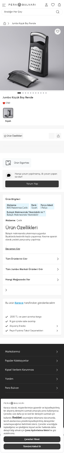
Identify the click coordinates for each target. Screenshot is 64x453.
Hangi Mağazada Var (17, 279)
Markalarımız (12, 351)
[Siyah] (8, 113)
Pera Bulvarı (12, 387)
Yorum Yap (32, 183)
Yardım (9, 378)
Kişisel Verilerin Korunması (19, 369)
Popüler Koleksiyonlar (17, 360)
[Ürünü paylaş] (58, 136)
